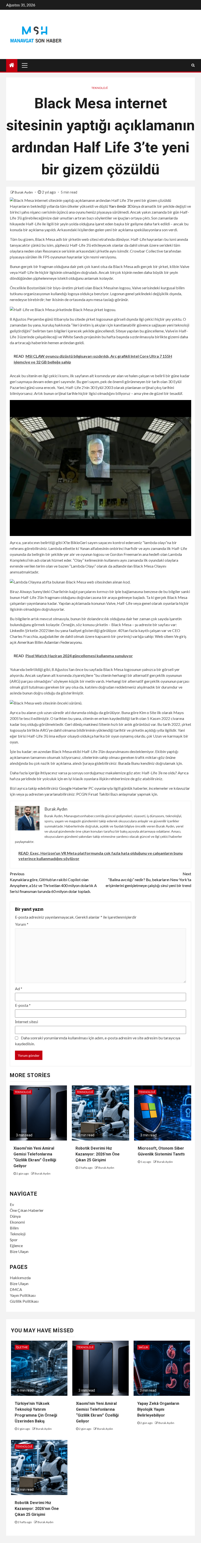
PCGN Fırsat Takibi (93, 794)
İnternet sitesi (26, 1021)
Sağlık (143, 1347)
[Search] (193, 65)
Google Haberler (73, 788)
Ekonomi (17, 1222)
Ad (18, 988)
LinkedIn (17, 630)
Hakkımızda (20, 1277)
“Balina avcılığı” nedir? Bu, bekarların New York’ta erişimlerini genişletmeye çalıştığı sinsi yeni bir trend (148, 879)
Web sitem (164, 636)
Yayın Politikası (23, 1295)
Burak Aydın (24, 192)
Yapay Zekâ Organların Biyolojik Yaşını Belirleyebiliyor (158, 1409)
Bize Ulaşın (19, 1251)
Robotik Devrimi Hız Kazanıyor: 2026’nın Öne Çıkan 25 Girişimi (97, 1154)
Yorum (21, 924)
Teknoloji (99, 88)
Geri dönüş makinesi (81, 724)
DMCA (16, 1289)
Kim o (144, 712)
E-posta (23, 1005)
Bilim (14, 1228)
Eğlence (16, 1245)
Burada (124, 763)
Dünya (15, 1216)
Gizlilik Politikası (24, 1301)
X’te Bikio (71, 542)
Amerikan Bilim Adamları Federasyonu (49, 642)
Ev (12, 1204)
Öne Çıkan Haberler (27, 1210)
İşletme (22, 1347)
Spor (14, 1239)
